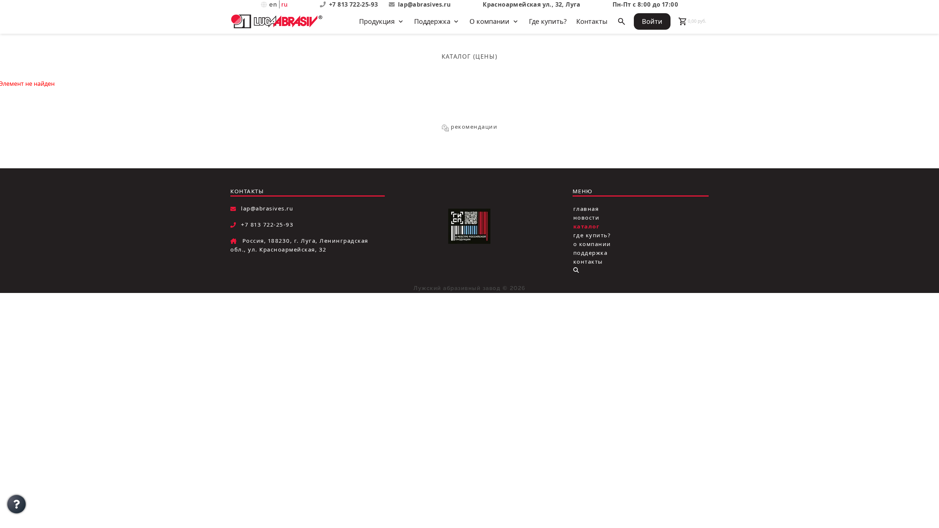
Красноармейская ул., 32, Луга (532, 4)
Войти (652, 21)
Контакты (591, 21)
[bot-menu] (576, 270)
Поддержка (590, 252)
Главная (586, 208)
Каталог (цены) (469, 56)
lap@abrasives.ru (424, 4)
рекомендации (474, 126)
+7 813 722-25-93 (354, 4)
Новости (586, 217)
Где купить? (548, 21)
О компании (592, 243)
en (273, 4)
